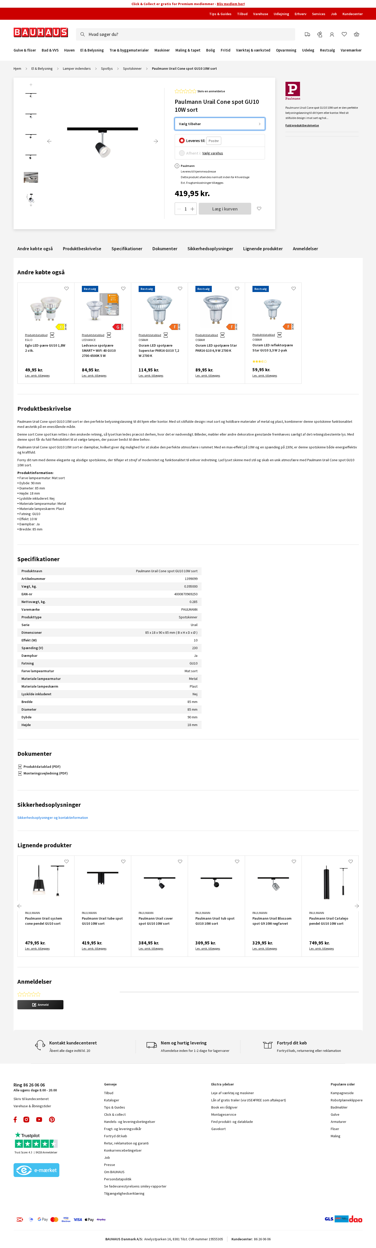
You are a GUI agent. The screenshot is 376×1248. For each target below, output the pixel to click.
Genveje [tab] (110, 1084)
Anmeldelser (305, 248)
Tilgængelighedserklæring (124, 1193)
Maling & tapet (188, 50)
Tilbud (242, 14)
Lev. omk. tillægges (37, 375)
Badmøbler (339, 1107)
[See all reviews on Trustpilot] (37, 1140)
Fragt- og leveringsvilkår (122, 1128)
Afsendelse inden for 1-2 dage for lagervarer (195, 1050)
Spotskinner (132, 68)
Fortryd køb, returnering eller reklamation (309, 1050)
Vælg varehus (212, 153)
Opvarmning (286, 50)
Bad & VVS (50, 50)
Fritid (225, 50)
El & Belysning (92, 50)
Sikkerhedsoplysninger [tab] (49, 805)
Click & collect (115, 1114)
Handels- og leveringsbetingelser (129, 1121)
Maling (335, 1136)
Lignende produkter (263, 248)
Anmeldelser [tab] (34, 981)
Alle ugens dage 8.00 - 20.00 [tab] (35, 1087)
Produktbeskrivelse (82, 248)
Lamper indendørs (77, 68)
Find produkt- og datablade (232, 1121)
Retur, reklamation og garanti (126, 1143)
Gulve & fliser (25, 50)
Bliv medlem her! (231, 4)
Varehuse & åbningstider (32, 1106)
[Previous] (49, 141)
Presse (109, 1164)
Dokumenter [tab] (34, 754)
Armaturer (338, 1121)
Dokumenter (164, 248)
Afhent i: (193, 153)
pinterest (52, 1119)
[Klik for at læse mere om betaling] (92, 1219)
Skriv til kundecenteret (31, 1098)
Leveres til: (195, 140)
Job (334, 14)
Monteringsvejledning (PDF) (46, 773)
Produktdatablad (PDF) (42, 766)
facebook (15, 1119)
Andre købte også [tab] (41, 272)
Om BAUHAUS (114, 1172)
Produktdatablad (36, 335)
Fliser (335, 1128)
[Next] (156, 141)
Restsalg (327, 50)
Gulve (335, 1114)
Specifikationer (127, 248)
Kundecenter (352, 14)
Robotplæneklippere (347, 1100)
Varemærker (351, 50)
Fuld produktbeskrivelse (302, 125)
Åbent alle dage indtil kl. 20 (69, 1050)
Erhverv (300, 14)
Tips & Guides (220, 14)
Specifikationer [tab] (38, 559)
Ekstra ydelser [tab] (222, 1084)
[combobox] (185, 34)
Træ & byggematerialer (129, 50)
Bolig (210, 50)
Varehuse (260, 14)
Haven (69, 50)
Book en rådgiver (224, 1107)
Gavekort (218, 1128)
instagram (26, 1119)
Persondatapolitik (117, 1179)
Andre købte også (35, 248)
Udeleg (308, 50)
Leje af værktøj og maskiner (232, 1093)
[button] (40, 1004)
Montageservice (223, 1114)
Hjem (17, 68)
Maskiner (162, 50)
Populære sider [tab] (343, 1084)
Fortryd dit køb (115, 1136)
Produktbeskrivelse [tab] (44, 408)
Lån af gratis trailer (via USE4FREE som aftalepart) (248, 1100)
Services (318, 14)
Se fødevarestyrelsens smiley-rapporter (135, 1186)
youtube (39, 1119)
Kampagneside (342, 1093)
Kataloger (111, 1100)
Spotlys (107, 68)
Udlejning (281, 14)
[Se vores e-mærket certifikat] (37, 1170)
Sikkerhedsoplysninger (210, 248)
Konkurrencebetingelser (123, 1150)
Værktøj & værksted (253, 50)
